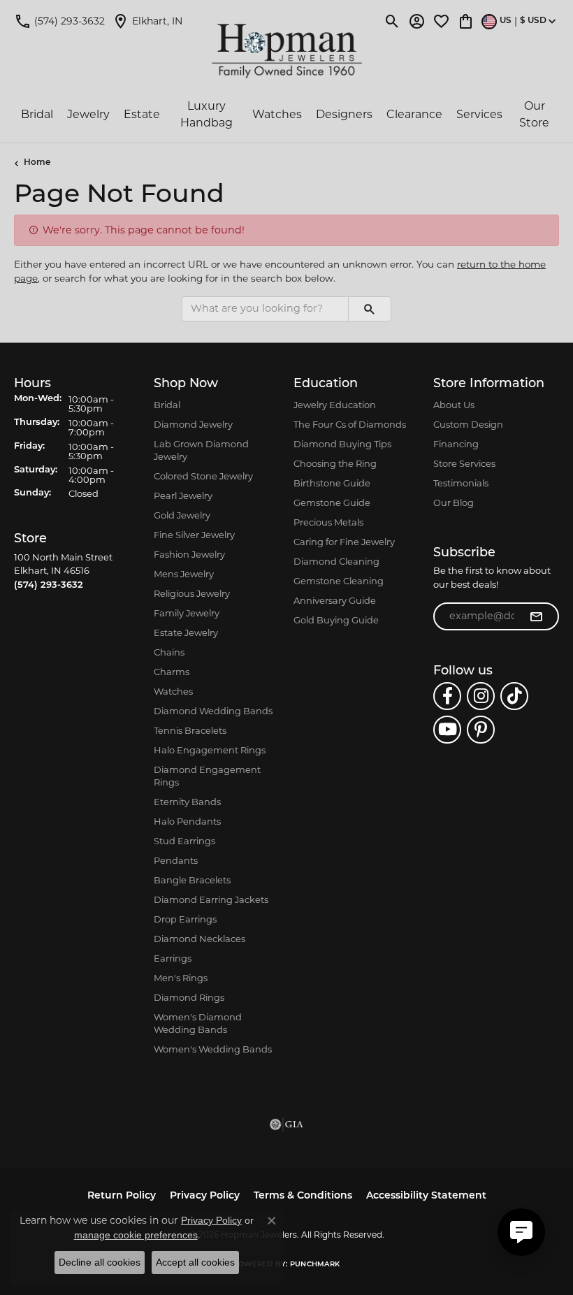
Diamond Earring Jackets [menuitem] (211, 899)
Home (37, 163)
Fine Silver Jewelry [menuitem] (194, 534)
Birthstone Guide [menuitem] (331, 483)
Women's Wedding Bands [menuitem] (213, 1049)
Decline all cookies (99, 1262)
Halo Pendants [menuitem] (187, 821)
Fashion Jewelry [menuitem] (189, 554)
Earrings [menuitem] (172, 958)
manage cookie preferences (136, 1234)
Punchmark (315, 1264)
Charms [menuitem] (171, 671)
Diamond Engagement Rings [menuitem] (207, 776)
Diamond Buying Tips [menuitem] (342, 443)
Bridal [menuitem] (167, 404)
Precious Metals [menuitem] (328, 522)
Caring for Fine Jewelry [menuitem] (344, 541)
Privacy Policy (205, 1196)
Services (479, 114)
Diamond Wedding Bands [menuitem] (213, 710)
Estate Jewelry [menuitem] (186, 632)
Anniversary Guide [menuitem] (334, 600)
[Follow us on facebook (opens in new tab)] (447, 696)
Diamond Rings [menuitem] (189, 997)
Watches (277, 114)
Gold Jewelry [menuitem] (182, 515)
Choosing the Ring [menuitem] (335, 463)
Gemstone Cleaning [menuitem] (338, 580)
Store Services (464, 463)
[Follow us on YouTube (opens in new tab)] (447, 730)
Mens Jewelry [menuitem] (184, 573)
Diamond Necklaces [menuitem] (199, 938)
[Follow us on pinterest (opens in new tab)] (481, 730)
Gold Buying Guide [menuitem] (336, 619)
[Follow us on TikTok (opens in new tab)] (514, 696)
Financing (456, 443)
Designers (344, 114)
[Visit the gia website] (286, 1124)
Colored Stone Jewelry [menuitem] (203, 476)
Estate (142, 114)
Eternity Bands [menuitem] (187, 801)
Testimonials (460, 483)
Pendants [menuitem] (176, 860)
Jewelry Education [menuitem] (334, 404)
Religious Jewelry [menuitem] (192, 593)
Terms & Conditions (303, 1196)
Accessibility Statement (426, 1196)
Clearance (414, 114)
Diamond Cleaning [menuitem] (336, 561)
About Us (453, 404)
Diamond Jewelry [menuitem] (193, 424)
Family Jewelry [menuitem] (186, 612)
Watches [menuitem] (173, 691)
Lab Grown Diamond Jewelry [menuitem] (201, 450)
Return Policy (121, 1196)
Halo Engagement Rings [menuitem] (210, 749)
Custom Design (468, 424)
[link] (59, 21)
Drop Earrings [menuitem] (185, 919)
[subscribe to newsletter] (536, 616)
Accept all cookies (195, 1262)
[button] (392, 21)
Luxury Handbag (206, 114)
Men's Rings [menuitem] (181, 977)
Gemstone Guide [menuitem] (331, 502)
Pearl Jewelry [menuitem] (183, 495)
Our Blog (453, 502)
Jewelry (88, 114)
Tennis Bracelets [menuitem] (190, 730)
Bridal (37, 114)
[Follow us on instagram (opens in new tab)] (481, 696)
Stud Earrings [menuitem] (184, 840)
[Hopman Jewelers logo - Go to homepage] (287, 51)
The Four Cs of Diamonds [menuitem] (349, 424)
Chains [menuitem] (169, 652)
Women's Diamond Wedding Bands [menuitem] (198, 1023)
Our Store (534, 114)
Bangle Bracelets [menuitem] (192, 879)
